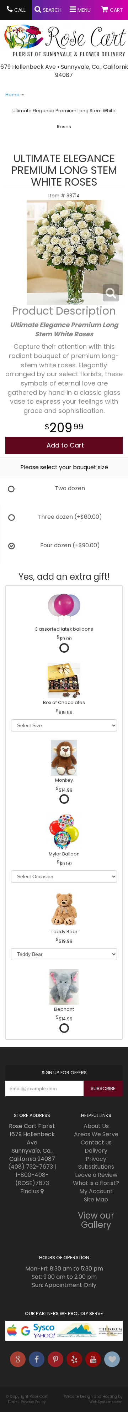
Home (12, 95)
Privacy (96, 1159)
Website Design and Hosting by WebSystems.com (93, 1399)
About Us (96, 1126)
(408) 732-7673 (30, 1167)
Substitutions (96, 1167)
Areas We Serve (96, 1134)
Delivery (96, 1151)
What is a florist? (96, 1183)
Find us (30, 1191)
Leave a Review (96, 1175)
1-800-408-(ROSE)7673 (32, 1179)
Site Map (96, 1199)
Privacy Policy (33, 1402)
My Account (96, 1191)
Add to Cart (65, 445)
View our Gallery (96, 1220)
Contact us (96, 1142)
